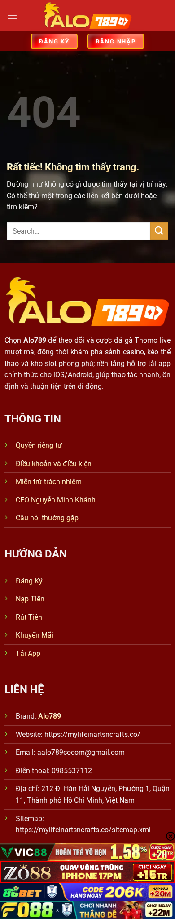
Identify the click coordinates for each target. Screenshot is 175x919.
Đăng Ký (29, 581)
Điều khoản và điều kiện (54, 464)
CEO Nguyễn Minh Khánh (56, 500)
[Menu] (12, 15)
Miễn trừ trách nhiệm (49, 481)
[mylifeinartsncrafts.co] (87, 16)
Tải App (28, 653)
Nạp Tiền (30, 599)
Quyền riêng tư (39, 445)
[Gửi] (159, 231)
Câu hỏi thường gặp (47, 518)
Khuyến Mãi (34, 635)
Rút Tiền (29, 617)
